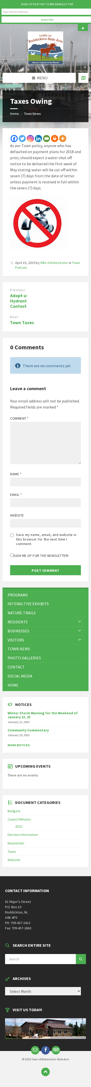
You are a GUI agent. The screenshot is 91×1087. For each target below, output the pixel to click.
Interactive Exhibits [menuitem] (28, 603)
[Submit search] (81, 959)
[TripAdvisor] (56, 1050)
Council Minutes (19, 819)
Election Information (23, 834)
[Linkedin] (38, 138)
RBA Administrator (54, 262)
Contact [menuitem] (16, 666)
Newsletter (16, 843)
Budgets (14, 811)
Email (16, 494)
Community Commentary (28, 730)
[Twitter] (22, 138)
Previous (17, 290)
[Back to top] (45, 1072)
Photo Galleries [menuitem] (24, 657)
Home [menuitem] (13, 685)
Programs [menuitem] (18, 594)
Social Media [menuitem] (20, 675)
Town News (32, 113)
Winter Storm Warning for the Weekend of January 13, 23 (43, 715)
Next (14, 317)
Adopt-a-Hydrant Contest (19, 301)
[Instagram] (30, 138)
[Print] (54, 138)
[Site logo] (45, 62)
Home (14, 113)
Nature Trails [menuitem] (22, 612)
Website (17, 515)
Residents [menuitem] (18, 621)
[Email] (46, 138)
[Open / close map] (83, 78)
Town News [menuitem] (19, 648)
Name (15, 474)
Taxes (12, 851)
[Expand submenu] (79, 622)
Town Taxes (22, 322)
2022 (18, 826)
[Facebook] (14, 138)
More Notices (19, 745)
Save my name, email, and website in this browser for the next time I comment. (46, 539)
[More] (62, 138)
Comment (19, 418)
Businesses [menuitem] (18, 630)
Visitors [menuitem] (16, 639)
